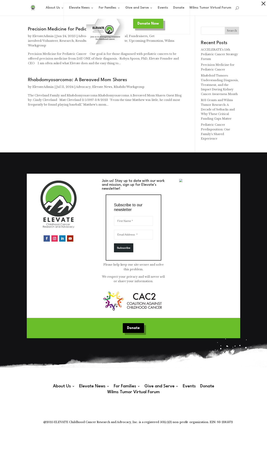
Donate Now (148, 23)
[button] (263, 3)
